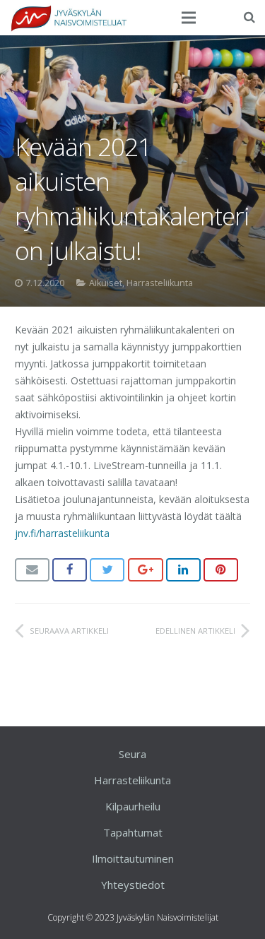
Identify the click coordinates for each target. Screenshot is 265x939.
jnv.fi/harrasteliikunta (62, 533)
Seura (132, 754)
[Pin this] (221, 570)
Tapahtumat (133, 832)
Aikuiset (105, 283)
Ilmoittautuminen (133, 858)
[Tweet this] (107, 570)
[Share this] (69, 570)
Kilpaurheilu (132, 806)
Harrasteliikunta (159, 283)
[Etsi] (249, 17)
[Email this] (32, 570)
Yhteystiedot (133, 885)
